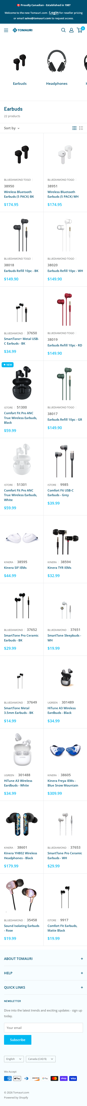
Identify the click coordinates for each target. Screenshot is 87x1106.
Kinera (8, 562)
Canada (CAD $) (37, 1059)
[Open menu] (6, 30)
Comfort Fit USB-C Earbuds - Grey (61, 492)
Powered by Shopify (16, 1097)
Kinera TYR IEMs (59, 568)
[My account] (71, 30)
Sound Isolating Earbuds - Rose (21, 928)
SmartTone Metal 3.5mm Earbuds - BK (18, 710)
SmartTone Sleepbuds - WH (64, 637)
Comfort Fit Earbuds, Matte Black (62, 928)
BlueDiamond (13, 333)
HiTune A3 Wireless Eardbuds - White (18, 783)
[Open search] (63, 30)
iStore (8, 407)
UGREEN (53, 702)
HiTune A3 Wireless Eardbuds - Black (62, 710)
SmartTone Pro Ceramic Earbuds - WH (65, 855)
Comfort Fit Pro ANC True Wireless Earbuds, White (20, 495)
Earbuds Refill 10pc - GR (65, 419)
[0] (79, 30)
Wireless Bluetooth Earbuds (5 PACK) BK (19, 194)
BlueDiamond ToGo (17, 180)
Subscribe (17, 1040)
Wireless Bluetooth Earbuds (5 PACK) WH (63, 194)
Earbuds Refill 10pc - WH (65, 271)
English (10, 1059)
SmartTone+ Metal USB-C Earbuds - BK (21, 341)
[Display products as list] (81, 128)
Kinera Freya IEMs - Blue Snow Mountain (63, 783)
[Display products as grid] (74, 128)
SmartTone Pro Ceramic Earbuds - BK (21, 637)
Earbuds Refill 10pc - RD (65, 345)
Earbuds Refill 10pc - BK (21, 271)
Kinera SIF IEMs (15, 568)
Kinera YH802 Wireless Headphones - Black (20, 855)
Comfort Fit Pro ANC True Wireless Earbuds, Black (20, 418)
